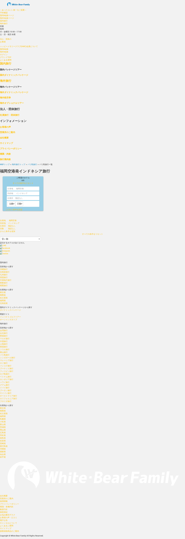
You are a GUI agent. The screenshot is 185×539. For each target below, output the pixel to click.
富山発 (3, 424)
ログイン (4, 54)
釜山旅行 (4, 352)
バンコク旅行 (5, 365)
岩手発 (3, 457)
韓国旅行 (4, 346)
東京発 (3, 292)
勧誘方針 (4, 509)
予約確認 (4, 12)
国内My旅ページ (7, 15)
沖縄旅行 (4, 269)
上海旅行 (4, 344)
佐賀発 (3, 440)
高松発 (3, 435)
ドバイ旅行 (4, 387)
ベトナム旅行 (5, 376)
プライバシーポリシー (11, 148)
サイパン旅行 (5, 393)
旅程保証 (4, 512)
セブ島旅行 (4, 374)
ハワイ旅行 (4, 382)
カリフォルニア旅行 (8, 398)
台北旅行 (4, 333)
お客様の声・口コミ (8, 517)
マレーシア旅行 (6, 360)
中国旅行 (4, 341)
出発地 (10, 188)
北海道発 (4, 303)
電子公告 (4, 520)
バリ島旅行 (32, 164)
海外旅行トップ (18, 164)
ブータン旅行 (5, 390)
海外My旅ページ (7, 18)
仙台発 (3, 454)
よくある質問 (5, 60)
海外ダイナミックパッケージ (14, 92)
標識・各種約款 (6, 506)
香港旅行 (4, 335)
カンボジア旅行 (6, 379)
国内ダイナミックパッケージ (14, 74)
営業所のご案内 (7, 132)
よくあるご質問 (6, 525)
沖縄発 (3, 448)
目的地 (10, 193)
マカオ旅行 (4, 338)
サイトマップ (6, 143)
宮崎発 (3, 443)
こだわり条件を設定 (13, 209)
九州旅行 (4, 274)
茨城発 (3, 427)
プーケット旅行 (6, 368)
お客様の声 (5, 126)
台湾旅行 (4, 330)
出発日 (10, 198)
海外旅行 (4, 23)
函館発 (3, 451)
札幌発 (3, 419)
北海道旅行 (4, 272)
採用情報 (4, 501)
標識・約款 (5, 153)
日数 (2, 228)
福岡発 (3, 300)
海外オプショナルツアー (12, 102)
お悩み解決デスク (7, 514)
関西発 (3, 295)
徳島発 (3, 438)
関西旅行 (4, 285)
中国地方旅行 (5, 280)
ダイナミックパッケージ (10, 310)
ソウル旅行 (4, 349)
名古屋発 (4, 297)
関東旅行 (4, 282)
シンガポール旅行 (7, 357)
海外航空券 (5, 97)
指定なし (19, 198)
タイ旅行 (4, 363)
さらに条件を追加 (7, 231)
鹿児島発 (4, 446)
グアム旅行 (4, 385)
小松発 (3, 421)
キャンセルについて (8, 523)
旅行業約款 (5, 159)
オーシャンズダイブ (8, 319)
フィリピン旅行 (6, 371)
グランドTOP (5, 57)
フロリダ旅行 (5, 401)
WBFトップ (5, 164)
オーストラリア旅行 (8, 395)
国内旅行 (4, 20)
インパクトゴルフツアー (10, 316)
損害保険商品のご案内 (9, 531)
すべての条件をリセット (23, 183)
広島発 (3, 432)
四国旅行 (4, 277)
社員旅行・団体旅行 (10, 114)
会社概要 (4, 137)
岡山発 (3, 429)
